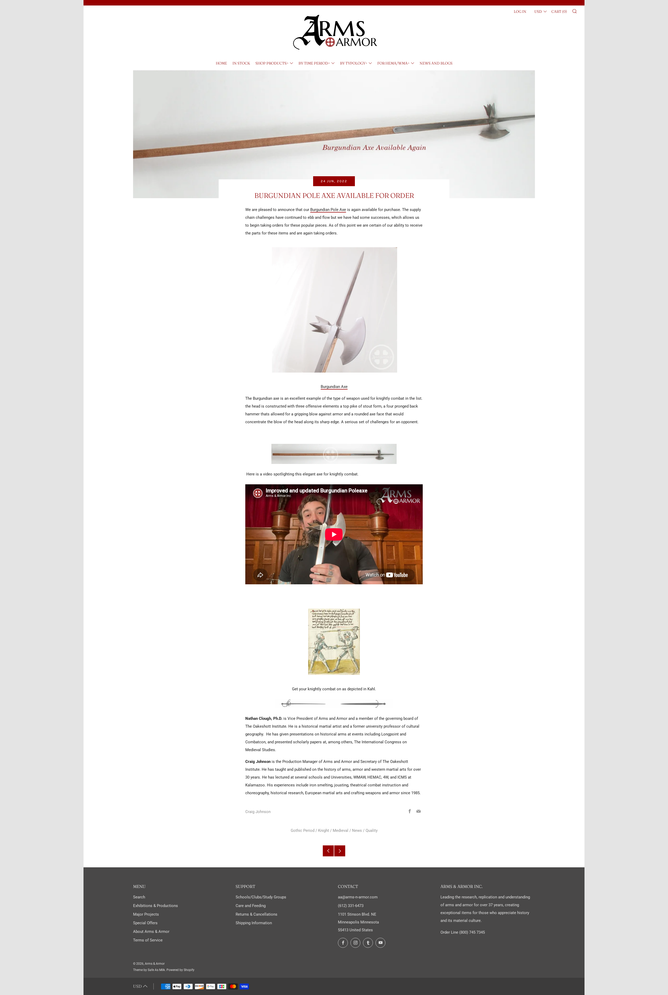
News (357, 830)
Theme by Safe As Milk (149, 970)
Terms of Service (148, 940)
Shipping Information (254, 923)
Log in (520, 11)
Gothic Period (302, 830)
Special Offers (145, 923)
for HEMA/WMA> (393, 63)
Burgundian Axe (334, 386)
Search (139, 897)
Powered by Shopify (180, 970)
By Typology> (353, 63)
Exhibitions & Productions (155, 905)
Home (221, 63)
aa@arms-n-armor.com (358, 897)
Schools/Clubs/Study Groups (261, 897)
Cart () (559, 11)
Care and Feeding (251, 905)
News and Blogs (436, 63)
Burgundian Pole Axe (328, 209)
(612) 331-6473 (350, 905)
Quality (372, 830)
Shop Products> (271, 63)
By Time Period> (314, 63)
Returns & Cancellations (256, 914)
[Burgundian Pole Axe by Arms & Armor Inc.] (334, 310)
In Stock (241, 63)
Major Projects (146, 914)
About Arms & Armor (151, 931)
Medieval (340, 830)
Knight (323, 830)
